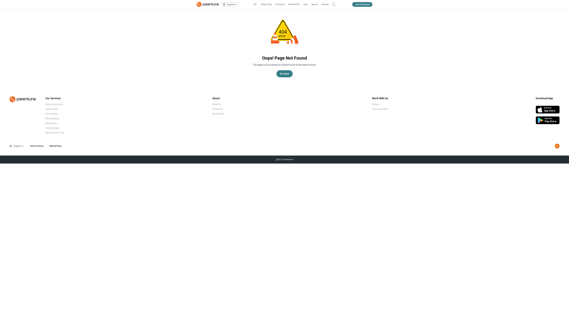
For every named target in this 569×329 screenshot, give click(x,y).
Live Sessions (51, 114)
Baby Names (51, 123)
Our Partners (218, 114)
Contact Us (217, 109)
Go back (284, 73)
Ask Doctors (280, 4)
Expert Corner (51, 109)
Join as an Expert (380, 109)
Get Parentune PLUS (54, 133)
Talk (254, 4)
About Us (216, 104)
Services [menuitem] (314, 4)
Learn (305, 4)
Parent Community (54, 104)
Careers (375, 104)
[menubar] (232, 4)
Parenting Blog (52, 118)
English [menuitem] (230, 4)
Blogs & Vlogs (266, 4)
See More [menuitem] (325, 4)
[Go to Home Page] (208, 4)
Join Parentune (362, 4)
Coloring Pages (52, 128)
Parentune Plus (294, 4)
